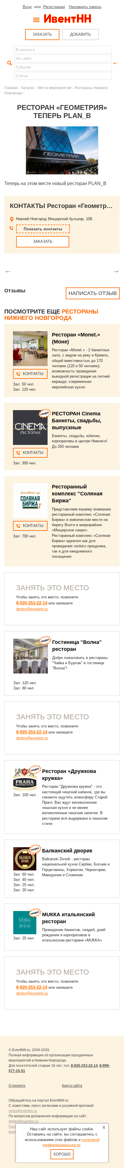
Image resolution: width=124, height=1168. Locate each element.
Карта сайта (72, 1086)
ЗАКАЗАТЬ (42, 34)
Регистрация (54, 7)
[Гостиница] (30, 656)
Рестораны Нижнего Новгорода (51, 314)
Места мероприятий (54, 88)
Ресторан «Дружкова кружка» (69, 774)
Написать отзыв (93, 293)
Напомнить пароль (85, 7)
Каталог (27, 88)
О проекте (17, 1086)
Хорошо (62, 1154)
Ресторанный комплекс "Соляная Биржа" (77, 494)
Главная (11, 88)
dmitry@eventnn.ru (32, 609)
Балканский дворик (67, 851)
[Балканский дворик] (24, 858)
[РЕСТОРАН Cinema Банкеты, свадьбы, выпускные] (30, 427)
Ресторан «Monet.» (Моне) (76, 338)
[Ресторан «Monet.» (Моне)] (30, 348)
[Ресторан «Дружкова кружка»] (24, 779)
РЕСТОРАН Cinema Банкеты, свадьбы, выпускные (76, 420)
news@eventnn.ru (23, 1111)
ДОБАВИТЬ (80, 34)
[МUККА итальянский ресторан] (24, 922)
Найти (9, 63)
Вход (27, 7)
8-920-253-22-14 (31, 602)
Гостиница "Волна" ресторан (77, 645)
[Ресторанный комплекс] (30, 500)
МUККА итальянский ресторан (68, 918)
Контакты (33, 374)
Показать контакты (43, 229)
